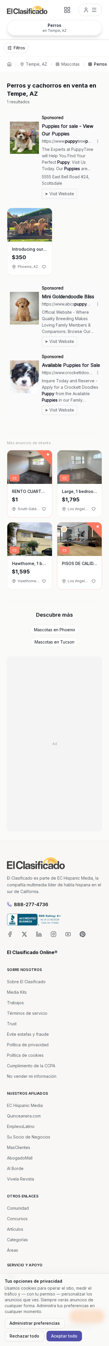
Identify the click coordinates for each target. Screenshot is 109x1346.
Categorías (17, 1239)
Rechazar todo (24, 1335)
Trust (12, 1023)
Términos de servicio (27, 1013)
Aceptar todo (64, 1335)
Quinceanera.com (24, 1115)
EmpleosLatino (21, 1126)
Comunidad (18, 1208)
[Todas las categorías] (67, 10)
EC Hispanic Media (25, 1105)
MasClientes (18, 1147)
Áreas (12, 1250)
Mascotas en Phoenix (54, 629)
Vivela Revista (20, 1178)
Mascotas (70, 64)
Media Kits (17, 992)
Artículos (15, 1229)
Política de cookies (25, 1055)
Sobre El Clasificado (26, 981)
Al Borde (15, 1168)
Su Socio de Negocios (28, 1136)
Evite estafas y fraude (28, 1034)
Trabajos (15, 1002)
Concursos (17, 1218)
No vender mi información (31, 1076)
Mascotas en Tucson (54, 641)
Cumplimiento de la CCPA (31, 1065)
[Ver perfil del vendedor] (64, 529)
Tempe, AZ (36, 64)
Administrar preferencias (35, 1323)
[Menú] (90, 10)
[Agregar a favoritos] (43, 266)
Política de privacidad (28, 1044)
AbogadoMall (20, 1157)
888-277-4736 (31, 904)
